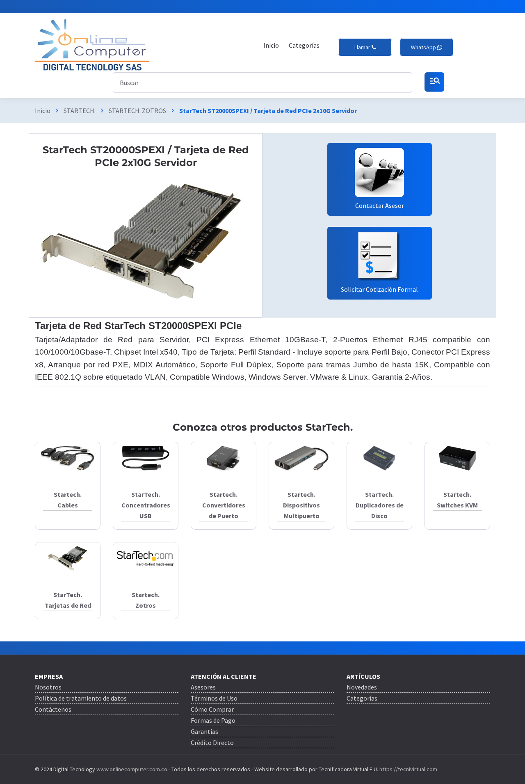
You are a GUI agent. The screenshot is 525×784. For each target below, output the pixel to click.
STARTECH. (80, 110)
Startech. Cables (68, 499)
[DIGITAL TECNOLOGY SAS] (92, 45)
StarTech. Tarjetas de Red (68, 599)
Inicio (42, 110)
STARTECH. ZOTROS (137, 110)
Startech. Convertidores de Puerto (223, 505)
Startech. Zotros (146, 599)
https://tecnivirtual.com (408, 769)
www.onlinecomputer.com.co (131, 769)
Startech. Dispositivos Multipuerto (301, 505)
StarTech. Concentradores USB (145, 505)
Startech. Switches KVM (457, 499)
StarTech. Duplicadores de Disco (380, 505)
